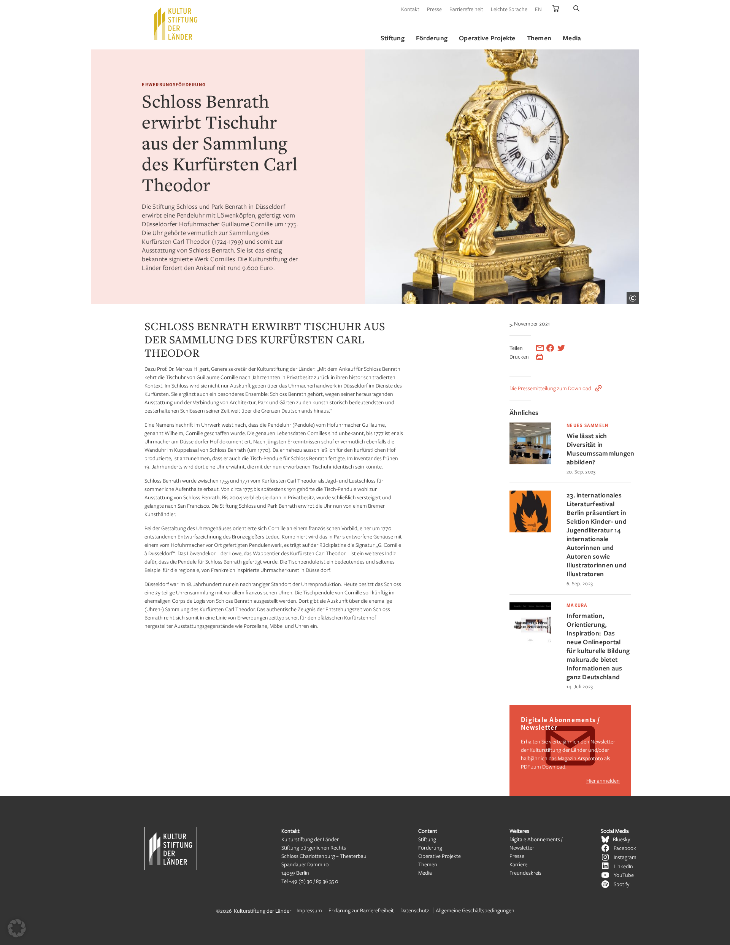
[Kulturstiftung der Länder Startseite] (175, 23)
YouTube (624, 874)
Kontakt (410, 9)
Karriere (518, 864)
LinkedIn (623, 866)
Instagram (625, 857)
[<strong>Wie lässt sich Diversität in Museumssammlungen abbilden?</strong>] (530, 462)
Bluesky (621, 839)
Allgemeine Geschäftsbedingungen (475, 910)
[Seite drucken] (539, 357)
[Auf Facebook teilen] (550, 348)
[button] (16, 928)
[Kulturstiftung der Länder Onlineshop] (556, 9)
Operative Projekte (439, 855)
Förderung (430, 847)
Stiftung (427, 839)
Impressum (309, 910)
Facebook (625, 847)
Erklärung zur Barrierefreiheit (361, 910)
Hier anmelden (603, 780)
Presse (434, 9)
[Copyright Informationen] (633, 298)
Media (425, 872)
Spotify (621, 884)
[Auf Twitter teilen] (561, 348)
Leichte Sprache (509, 9)
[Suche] (576, 9)
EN (538, 9)
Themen (427, 864)
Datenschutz (414, 910)
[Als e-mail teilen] (540, 348)
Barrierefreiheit (466, 9)
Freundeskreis (525, 872)
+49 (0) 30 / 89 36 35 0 (313, 881)
